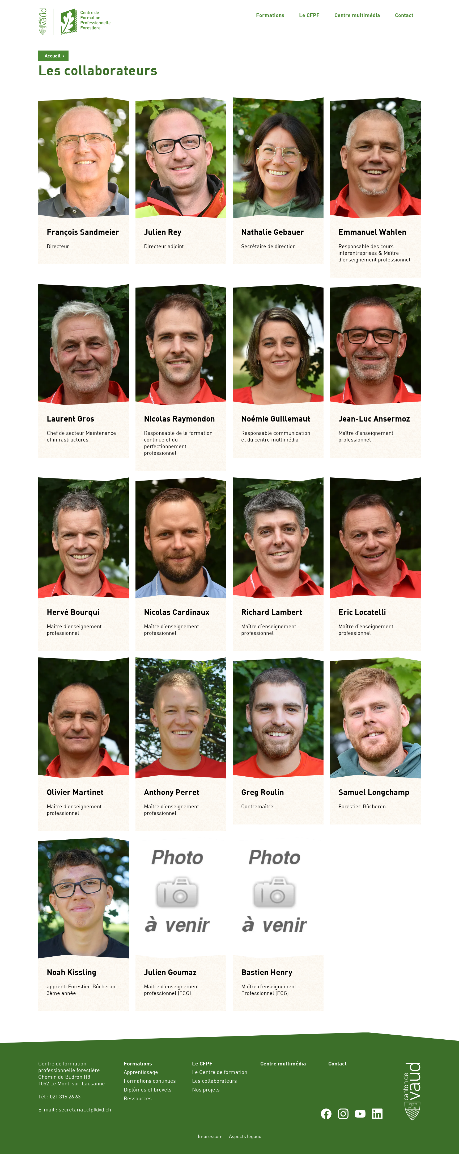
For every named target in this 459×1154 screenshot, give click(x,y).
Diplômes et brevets (148, 1089)
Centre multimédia (357, 15)
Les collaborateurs (214, 1080)
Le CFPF (309, 15)
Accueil (53, 56)
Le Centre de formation (219, 1072)
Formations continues (150, 1080)
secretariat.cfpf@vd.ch (85, 1109)
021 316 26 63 (65, 1096)
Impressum (210, 1136)
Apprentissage (141, 1072)
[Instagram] (343, 1117)
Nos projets (206, 1089)
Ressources (138, 1098)
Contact (404, 15)
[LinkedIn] (377, 1117)
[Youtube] (360, 1117)
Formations (270, 15)
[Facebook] (326, 1117)
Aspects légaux (245, 1136)
